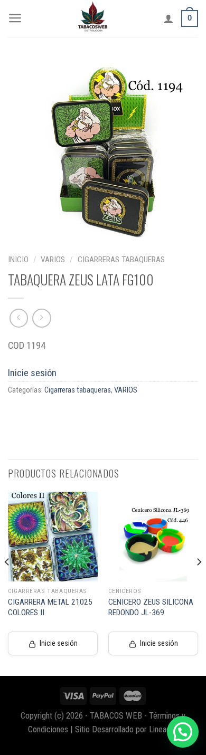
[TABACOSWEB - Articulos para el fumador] (93, 18)
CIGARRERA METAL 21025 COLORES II (50, 607)
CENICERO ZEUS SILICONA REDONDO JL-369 (150, 607)
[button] (183, 732)
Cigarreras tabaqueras (121, 259)
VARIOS (53, 259)
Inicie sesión (32, 372)
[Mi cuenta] (168, 18)
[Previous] (7, 583)
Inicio (18, 259)
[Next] (198, 583)
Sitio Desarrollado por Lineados (127, 729)
